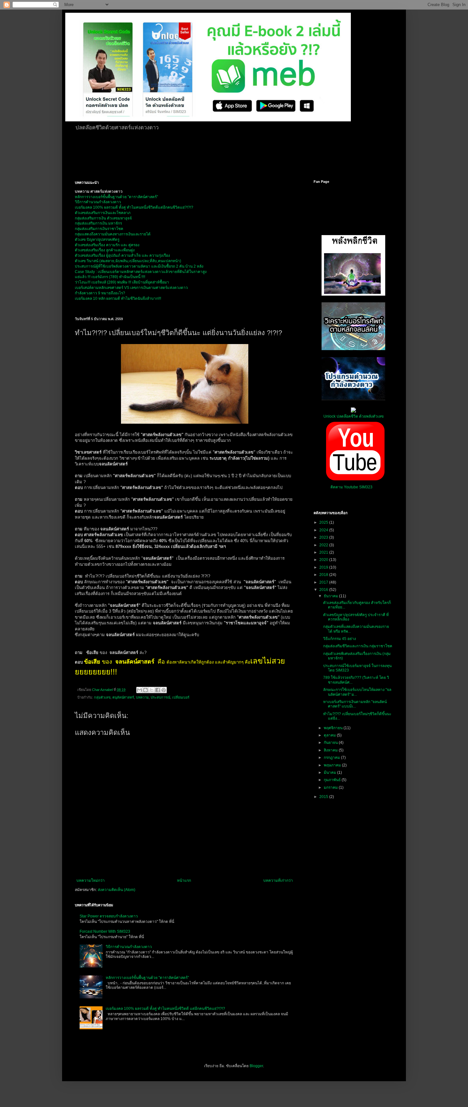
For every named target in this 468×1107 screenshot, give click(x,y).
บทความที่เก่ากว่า (278, 880)
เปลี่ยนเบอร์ (180, 697)
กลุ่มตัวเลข (102, 697)
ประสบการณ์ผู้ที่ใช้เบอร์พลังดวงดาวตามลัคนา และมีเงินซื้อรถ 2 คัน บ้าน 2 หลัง (139, 266)
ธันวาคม (331, 596)
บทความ (142, 697)
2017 (324, 582)
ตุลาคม (330, 735)
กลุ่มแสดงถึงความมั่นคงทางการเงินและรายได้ (113, 234)
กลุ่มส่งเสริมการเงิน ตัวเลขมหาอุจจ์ (103, 218)
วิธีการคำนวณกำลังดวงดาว (98, 202)
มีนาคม (330, 772)
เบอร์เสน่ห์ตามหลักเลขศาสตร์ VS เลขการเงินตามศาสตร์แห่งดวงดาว (131, 287)
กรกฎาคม (332, 757)
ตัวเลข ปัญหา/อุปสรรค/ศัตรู (97, 239)
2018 (324, 574)
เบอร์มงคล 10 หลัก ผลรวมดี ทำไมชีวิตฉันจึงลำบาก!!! (118, 298)
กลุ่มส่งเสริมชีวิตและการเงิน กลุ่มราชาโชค (357, 646)
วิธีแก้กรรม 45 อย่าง (339, 638)
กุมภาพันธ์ (333, 780)
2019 (324, 567)
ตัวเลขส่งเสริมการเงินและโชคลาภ (103, 213)
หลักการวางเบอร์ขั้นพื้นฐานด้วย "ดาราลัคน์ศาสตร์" (116, 197)
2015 (324, 796)
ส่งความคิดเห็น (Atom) (116, 890)
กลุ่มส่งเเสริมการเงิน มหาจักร (98, 223)
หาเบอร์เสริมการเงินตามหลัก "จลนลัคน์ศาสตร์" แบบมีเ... (355, 704)
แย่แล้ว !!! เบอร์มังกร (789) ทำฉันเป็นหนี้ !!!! (110, 277)
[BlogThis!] (145, 690)
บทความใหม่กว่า (90, 880)
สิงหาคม (331, 750)
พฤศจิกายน (334, 728)
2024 (324, 530)
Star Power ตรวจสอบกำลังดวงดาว (109, 916)
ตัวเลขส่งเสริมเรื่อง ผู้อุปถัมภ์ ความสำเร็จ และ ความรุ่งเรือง (122, 255)
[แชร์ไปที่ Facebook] (157, 690)
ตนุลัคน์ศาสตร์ (123, 697)
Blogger (256, 1066)
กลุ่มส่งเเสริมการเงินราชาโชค (99, 228)
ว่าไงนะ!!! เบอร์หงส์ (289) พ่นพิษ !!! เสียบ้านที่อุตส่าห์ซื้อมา (122, 282)
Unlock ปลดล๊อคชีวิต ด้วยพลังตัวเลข (353, 416)
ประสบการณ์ (160, 697)
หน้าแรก (184, 880)
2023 (324, 537)
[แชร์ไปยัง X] (151, 690)
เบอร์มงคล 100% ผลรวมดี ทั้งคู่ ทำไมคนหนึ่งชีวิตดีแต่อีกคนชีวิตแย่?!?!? (134, 207)
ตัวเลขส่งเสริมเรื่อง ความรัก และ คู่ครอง (107, 245)
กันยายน (331, 742)
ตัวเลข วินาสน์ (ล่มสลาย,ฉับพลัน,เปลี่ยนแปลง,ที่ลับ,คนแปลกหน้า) (128, 261)
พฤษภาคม (333, 765)
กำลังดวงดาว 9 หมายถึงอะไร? (100, 293)
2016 (324, 589)
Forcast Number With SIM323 (105, 931)
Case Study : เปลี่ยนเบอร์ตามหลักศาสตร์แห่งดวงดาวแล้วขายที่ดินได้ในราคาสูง (141, 272)
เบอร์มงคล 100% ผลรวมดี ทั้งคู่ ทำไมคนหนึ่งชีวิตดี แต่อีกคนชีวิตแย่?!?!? (165, 1008)
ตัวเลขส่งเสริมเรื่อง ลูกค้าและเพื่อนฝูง (105, 250)
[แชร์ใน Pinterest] (163, 690)
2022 (324, 545)
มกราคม (331, 787)
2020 (324, 559)
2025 (324, 522)
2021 (324, 552)
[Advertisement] (229, 154)
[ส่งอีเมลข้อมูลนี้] (139, 690)
